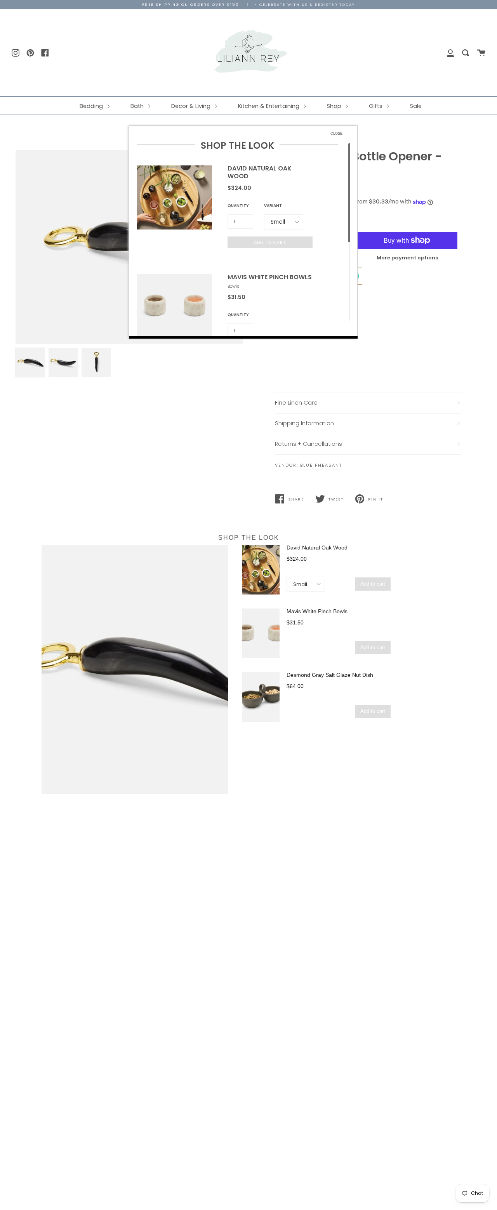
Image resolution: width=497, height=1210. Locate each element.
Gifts (376, 106)
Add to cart (372, 584)
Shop (335, 106)
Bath (137, 106)
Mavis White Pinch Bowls (317, 611)
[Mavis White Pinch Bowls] (261, 633)
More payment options (407, 257)
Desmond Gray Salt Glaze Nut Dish (330, 675)
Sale (416, 106)
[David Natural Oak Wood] (261, 570)
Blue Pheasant (321, 465)
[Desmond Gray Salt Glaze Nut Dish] (261, 697)
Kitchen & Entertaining (269, 106)
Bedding (92, 106)
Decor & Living (191, 106)
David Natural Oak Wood (317, 547)
